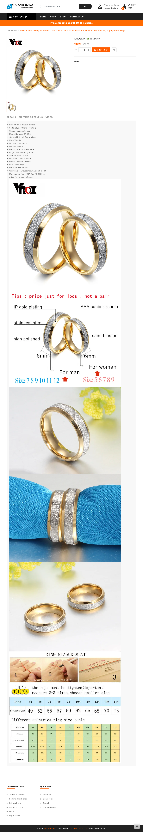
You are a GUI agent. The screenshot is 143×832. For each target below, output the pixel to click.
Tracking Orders (50, 807)
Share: (77, 61)
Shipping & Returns (31, 117)
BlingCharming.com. (79, 828)
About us (47, 794)
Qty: (76, 49)
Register (115, 8)
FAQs (11, 811)
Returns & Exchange (18, 799)
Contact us (48, 799)
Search (46, 803)
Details (11, 117)
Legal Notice (15, 815)
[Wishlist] (114, 49)
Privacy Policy (15, 803)
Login (106, 8)
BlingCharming (50, 828)
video (49, 117)
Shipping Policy (16, 807)
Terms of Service (17, 794)
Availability (79, 39)
